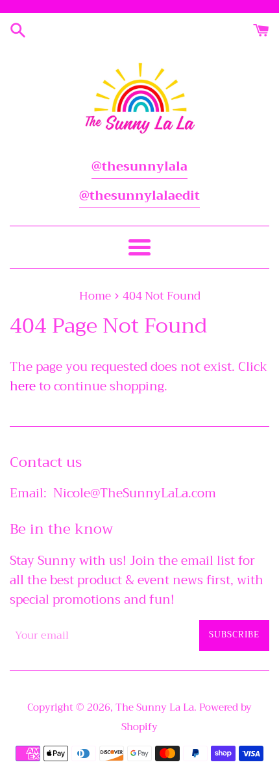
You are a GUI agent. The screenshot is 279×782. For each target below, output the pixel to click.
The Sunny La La (154, 707)
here (23, 386)
